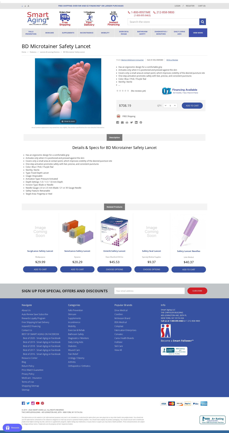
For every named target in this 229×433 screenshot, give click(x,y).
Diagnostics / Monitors (161, 32)
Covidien (118, 314)
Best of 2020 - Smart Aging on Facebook (41, 338)
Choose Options (114, 269)
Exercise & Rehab (124, 32)
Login (177, 6)
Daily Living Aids (179, 32)
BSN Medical (120, 322)
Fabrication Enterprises (125, 330)
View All (118, 350)
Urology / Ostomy (76, 358)
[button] (152, 403)
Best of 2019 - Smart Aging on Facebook (41, 342)
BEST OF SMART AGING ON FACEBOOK (40, 334)
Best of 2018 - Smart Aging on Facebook (41, 346)
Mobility (105, 33)
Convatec (118, 334)
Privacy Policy (28, 373)
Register (190, 6)
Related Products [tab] (114, 207)
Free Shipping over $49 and (72, 6)
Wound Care (74, 350)
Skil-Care (118, 346)
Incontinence (86, 33)
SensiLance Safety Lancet (77, 251)
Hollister (118, 342)
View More (198, 33)
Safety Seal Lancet (151, 251)
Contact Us (27, 330)
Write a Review (172, 60)
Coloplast (118, 326)
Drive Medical (120, 310)
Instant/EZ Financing (31, 326)
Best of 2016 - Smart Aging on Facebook (41, 354)
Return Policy (28, 365)
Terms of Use (28, 381)
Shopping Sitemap (30, 385)
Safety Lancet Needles (188, 251)
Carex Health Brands (124, 338)
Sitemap (26, 389)
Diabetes (72, 346)
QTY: (159, 105)
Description (114, 137)
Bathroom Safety (142, 32)
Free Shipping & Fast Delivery (35, 322)
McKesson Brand (122, 318)
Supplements (68, 33)
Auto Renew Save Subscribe (35, 314)
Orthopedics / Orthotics (79, 365)
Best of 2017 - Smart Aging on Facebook (41, 350)
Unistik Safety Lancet (114, 251)
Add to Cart (40, 269)
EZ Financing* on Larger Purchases (105, 6)
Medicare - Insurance (32, 377)
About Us (26, 310)
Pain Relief (73, 354)
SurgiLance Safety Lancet (40, 251)
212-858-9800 (165, 12)
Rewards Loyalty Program (33, 318)
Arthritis (72, 362)
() (201, 6)
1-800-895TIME (140, 13)
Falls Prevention (30, 32)
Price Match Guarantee (32, 369)
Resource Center (30, 358)
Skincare (49, 33)
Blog (24, 362)
